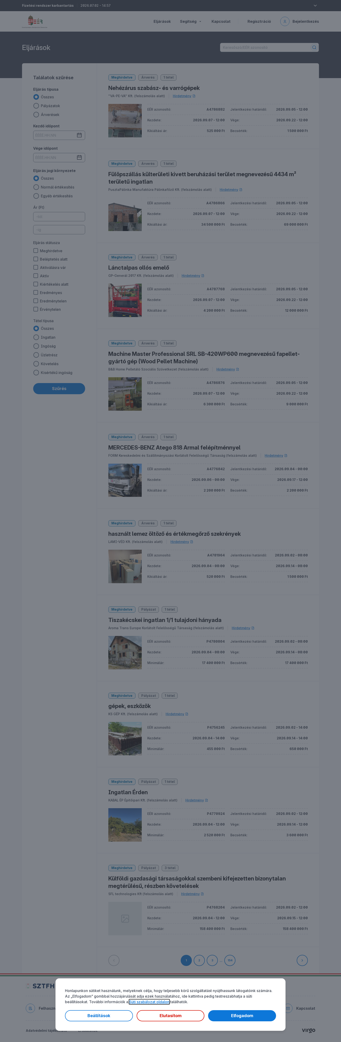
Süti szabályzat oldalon (149, 1001)
